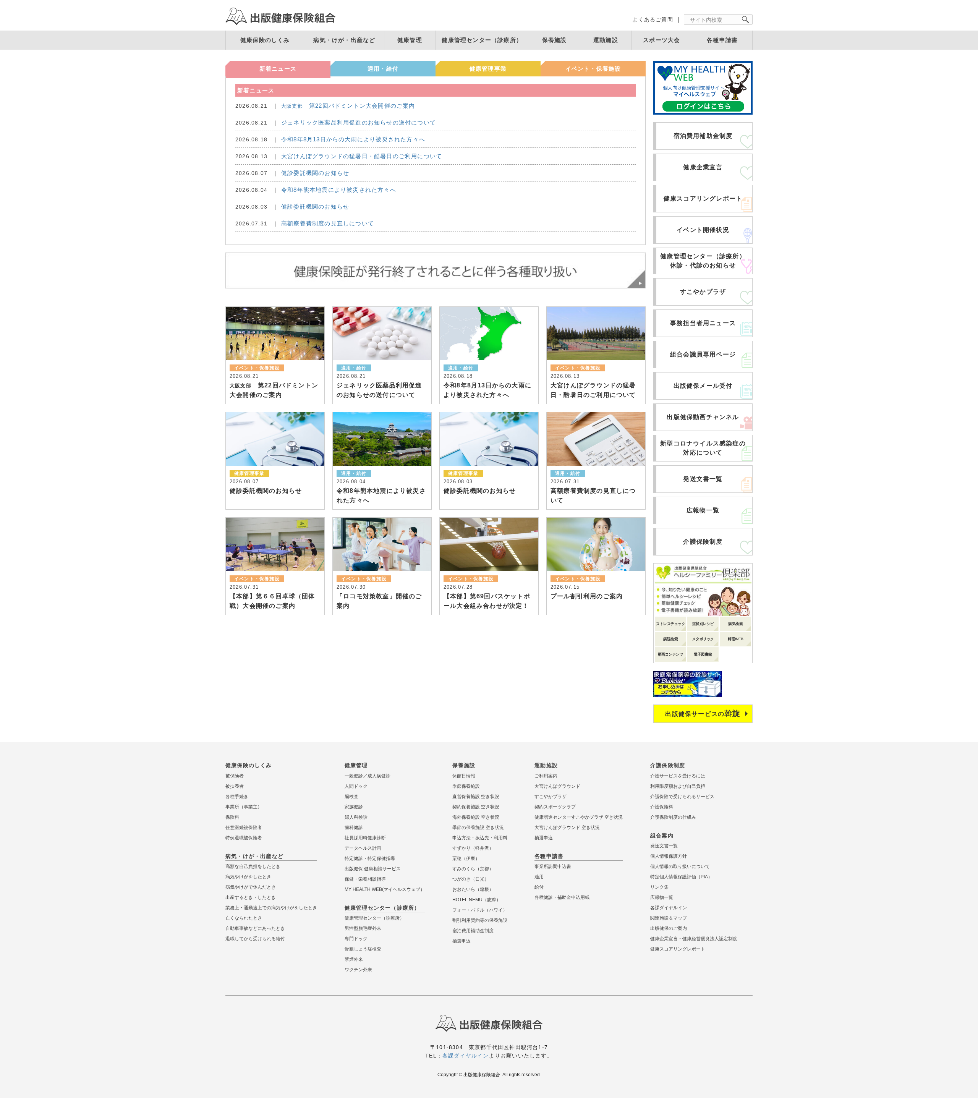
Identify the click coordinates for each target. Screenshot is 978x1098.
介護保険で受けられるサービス (682, 796)
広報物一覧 (703, 510)
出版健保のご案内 (668, 928)
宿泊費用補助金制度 (703, 136)
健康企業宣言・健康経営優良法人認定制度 (693, 938)
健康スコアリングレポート (703, 198)
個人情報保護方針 (668, 856)
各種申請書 (722, 40)
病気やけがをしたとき (248, 876)
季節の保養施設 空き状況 (478, 827)
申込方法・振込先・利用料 (479, 838)
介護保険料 (661, 807)
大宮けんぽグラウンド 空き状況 (567, 827)
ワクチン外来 (358, 969)
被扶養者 (234, 786)
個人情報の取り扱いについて (680, 866)
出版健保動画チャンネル (703, 417)
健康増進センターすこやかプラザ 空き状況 (578, 817)
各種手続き (236, 796)
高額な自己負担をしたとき (252, 866)
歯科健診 (354, 827)
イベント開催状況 (703, 230)
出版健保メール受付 (703, 385)
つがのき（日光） (470, 879)
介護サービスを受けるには (677, 776)
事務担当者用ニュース (703, 323)
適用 (539, 876)
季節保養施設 (466, 786)
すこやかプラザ (703, 291)
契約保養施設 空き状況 (475, 807)
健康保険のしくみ (265, 40)
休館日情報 (463, 776)
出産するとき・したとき (250, 897)
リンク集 (659, 887)
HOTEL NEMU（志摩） (476, 899)
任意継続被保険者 (243, 827)
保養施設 (554, 40)
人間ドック (356, 786)
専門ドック (356, 938)
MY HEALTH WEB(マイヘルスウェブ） (385, 889)
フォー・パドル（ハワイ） (479, 910)
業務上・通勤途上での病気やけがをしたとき (271, 907)
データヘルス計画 (363, 848)
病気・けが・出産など (344, 40)
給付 (539, 887)
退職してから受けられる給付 (255, 938)
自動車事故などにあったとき (255, 928)
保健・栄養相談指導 (365, 879)
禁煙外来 (354, 959)
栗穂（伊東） (466, 858)
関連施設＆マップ (668, 918)
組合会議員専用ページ (703, 354)
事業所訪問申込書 (552, 866)
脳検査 (351, 796)
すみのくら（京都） (473, 868)
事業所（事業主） (243, 807)
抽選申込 (461, 941)
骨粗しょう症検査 (363, 949)
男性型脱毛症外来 (363, 928)
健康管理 (409, 40)
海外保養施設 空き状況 (475, 817)
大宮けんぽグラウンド (557, 786)
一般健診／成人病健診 (367, 776)
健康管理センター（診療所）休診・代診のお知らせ (703, 261)
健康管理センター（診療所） (482, 40)
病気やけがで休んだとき (250, 887)
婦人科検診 (356, 817)
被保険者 (234, 776)
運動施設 (605, 40)
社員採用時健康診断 (365, 838)
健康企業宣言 (702, 167)
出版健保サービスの (702, 713)
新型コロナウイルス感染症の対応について (703, 448)
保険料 (232, 817)
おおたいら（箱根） (473, 889)
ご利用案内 (545, 776)
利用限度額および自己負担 (677, 786)
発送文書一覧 (702, 479)
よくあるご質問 (652, 19)
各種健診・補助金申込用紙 (561, 897)
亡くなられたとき (243, 918)
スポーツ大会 (661, 40)
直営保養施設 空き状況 (475, 796)
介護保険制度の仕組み (673, 817)
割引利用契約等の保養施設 (479, 920)
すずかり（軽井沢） (473, 848)
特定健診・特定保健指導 (370, 858)
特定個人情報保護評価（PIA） (681, 876)
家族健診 (354, 807)
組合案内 (662, 835)
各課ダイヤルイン (668, 907)
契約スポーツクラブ (555, 807)
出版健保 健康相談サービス (373, 868)
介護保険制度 (702, 541)
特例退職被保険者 (243, 838)
